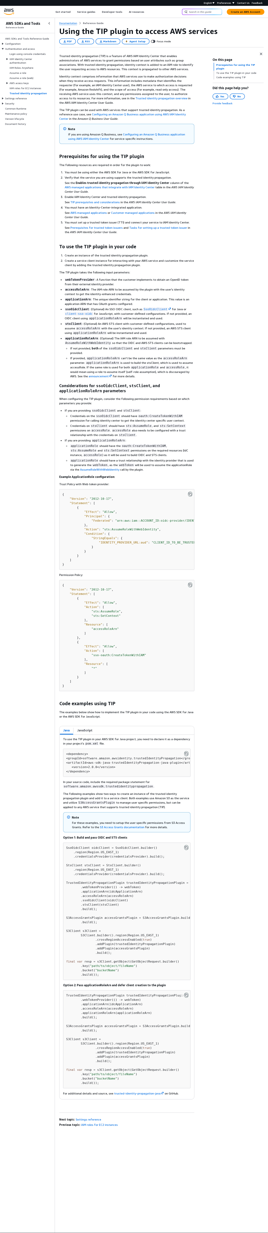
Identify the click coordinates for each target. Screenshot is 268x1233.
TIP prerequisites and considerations (95, 202)
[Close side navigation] (49, 23)
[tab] (66, 730)
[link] (93, 23)
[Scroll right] (147, 12)
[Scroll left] (53, 12)
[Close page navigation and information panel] (261, 54)
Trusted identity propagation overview (161, 98)
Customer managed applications (133, 213)
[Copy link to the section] (56, 156)
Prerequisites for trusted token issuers (96, 227)
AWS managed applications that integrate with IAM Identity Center (110, 187)
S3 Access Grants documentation (122, 827)
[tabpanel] (126, 917)
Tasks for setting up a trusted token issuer (158, 227)
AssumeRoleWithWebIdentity (99, 469)
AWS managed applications (88, 213)
